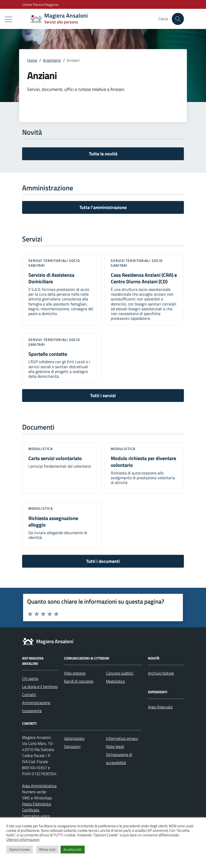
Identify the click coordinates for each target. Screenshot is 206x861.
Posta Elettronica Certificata (36, 807)
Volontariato (74, 738)
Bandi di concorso (78, 681)
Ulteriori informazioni (22, 839)
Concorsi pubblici (119, 673)
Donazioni (72, 746)
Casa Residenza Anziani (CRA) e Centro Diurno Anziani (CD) (144, 278)
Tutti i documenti (103, 561)
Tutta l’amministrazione (103, 207)
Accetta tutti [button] (73, 849)
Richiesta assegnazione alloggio (53, 521)
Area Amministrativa (39, 786)
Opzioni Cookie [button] (19, 849)
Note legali (115, 746)
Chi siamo (30, 678)
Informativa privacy (122, 738)
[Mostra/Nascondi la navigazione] (8, 19)
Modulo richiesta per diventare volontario (143, 461)
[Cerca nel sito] (178, 19)
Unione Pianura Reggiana (40, 4)
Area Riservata (160, 707)
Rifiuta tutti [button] (47, 849)
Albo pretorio (74, 673)
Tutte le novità (103, 153)
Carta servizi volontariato (55, 458)
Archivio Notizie (161, 673)
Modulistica (40, 448)
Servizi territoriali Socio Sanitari (54, 263)
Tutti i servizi (103, 395)
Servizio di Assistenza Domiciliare (51, 278)
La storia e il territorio (40, 686)
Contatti (29, 695)
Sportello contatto (47, 354)
